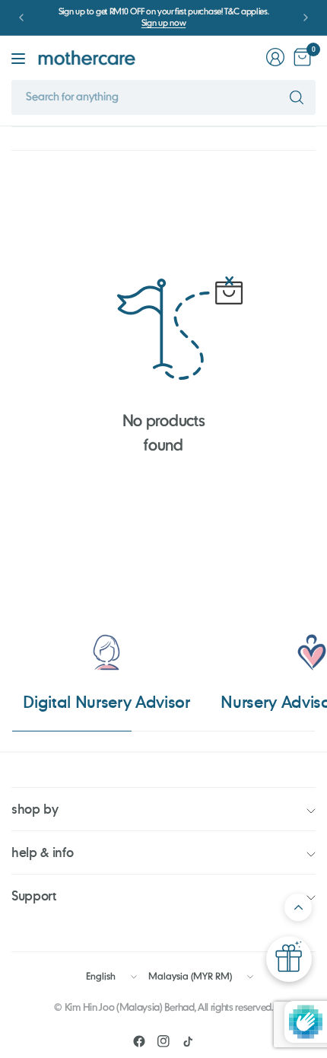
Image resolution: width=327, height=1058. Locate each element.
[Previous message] (21, 17)
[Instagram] (163, 1041)
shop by (35, 809)
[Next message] (306, 17)
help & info (42, 852)
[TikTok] (188, 1041)
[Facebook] (139, 1041)
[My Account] (275, 57)
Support (33, 895)
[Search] (297, 97)
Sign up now (163, 23)
